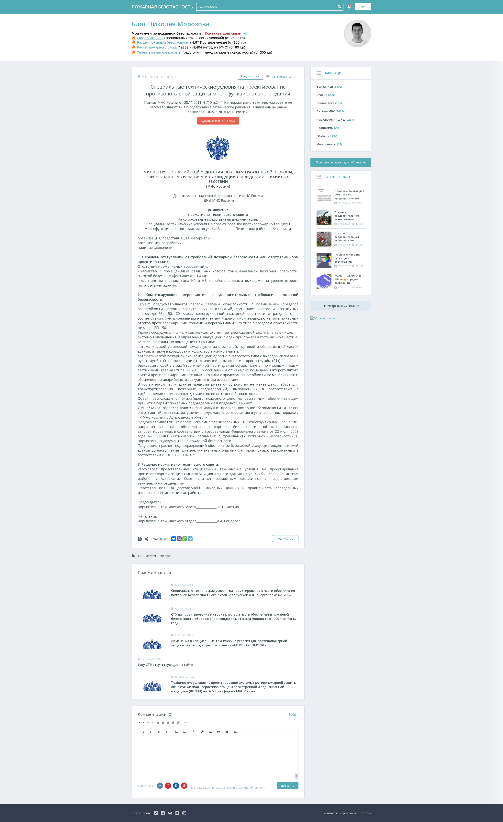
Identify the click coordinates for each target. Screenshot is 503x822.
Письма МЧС (330, 111)
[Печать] (141, 539)
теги (365, 813)
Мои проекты (329, 144)
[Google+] (184, 786)
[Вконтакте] (160, 786)
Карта (348, 813)
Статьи (326, 95)
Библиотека (329, 103)
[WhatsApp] (184, 538)
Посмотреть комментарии (341, 306)
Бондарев (164, 556)
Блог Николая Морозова (170, 24)
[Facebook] (176, 786)
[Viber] (179, 538)
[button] (142, 732)
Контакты (330, 813)
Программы (328, 128)
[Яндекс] (168, 786)
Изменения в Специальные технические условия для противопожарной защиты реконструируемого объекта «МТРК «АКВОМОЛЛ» (229, 643)
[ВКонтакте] (173, 538)
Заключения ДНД (284, 77)
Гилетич (150, 556)
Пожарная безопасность (162, 7)
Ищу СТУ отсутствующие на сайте (165, 665)
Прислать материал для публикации (341, 162)
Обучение (327, 136)
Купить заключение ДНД (218, 121)
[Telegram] (190, 538)
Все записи (329, 86)
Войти (363, 7)
